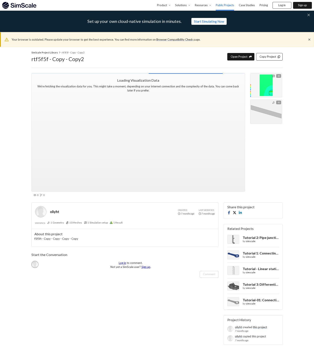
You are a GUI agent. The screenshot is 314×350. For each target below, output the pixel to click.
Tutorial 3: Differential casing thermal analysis (261, 284)
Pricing (264, 5)
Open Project (239, 56)
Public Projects (225, 5)
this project (260, 327)
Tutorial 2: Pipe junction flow (261, 237)
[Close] (309, 39)
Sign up (302, 5)
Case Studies (247, 5)
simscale (250, 241)
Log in (282, 5)
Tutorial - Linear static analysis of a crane (261, 269)
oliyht (54, 212)
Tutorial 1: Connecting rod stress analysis (261, 253)
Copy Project (268, 56)
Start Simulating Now (209, 21)
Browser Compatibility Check (174, 39)
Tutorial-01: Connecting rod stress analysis (261, 300)
